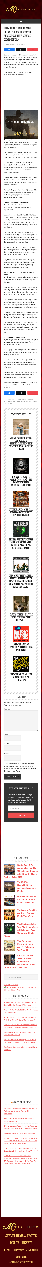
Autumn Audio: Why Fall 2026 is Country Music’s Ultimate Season (21, 512)
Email (6, 744)
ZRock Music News (22, 1102)
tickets (27, 1242)
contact (19, 1250)
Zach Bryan (8, 403)
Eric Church (28, 399)
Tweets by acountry (11, 985)
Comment (8, 709)
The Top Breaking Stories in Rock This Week (19, 1133)
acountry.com (26, 1262)
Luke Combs (15, 401)
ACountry (21, 12)
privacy (7, 1250)
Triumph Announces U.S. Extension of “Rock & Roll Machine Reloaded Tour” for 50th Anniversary (20, 1111)
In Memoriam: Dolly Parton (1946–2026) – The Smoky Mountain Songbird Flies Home (21, 481)
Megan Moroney (26, 401)
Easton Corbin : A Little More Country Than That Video (21, 617)
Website (6, 754)
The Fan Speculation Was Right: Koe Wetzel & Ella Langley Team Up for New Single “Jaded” (21, 543)
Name (6, 734)
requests (21, 1257)
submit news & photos (21, 1235)
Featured (7, 401)
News (35, 401)
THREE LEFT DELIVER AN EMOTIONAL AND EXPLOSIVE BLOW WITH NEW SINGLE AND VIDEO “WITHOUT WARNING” (20, 1141)
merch (14, 1242)
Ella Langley (18, 399)
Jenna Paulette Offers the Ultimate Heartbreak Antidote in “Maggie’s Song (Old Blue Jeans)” (21, 443)
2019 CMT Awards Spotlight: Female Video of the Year (21, 647)
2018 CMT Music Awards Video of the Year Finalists (21, 677)
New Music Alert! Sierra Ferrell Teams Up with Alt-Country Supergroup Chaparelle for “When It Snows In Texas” (21, 581)
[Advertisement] (21, 93)
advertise (32, 1250)
